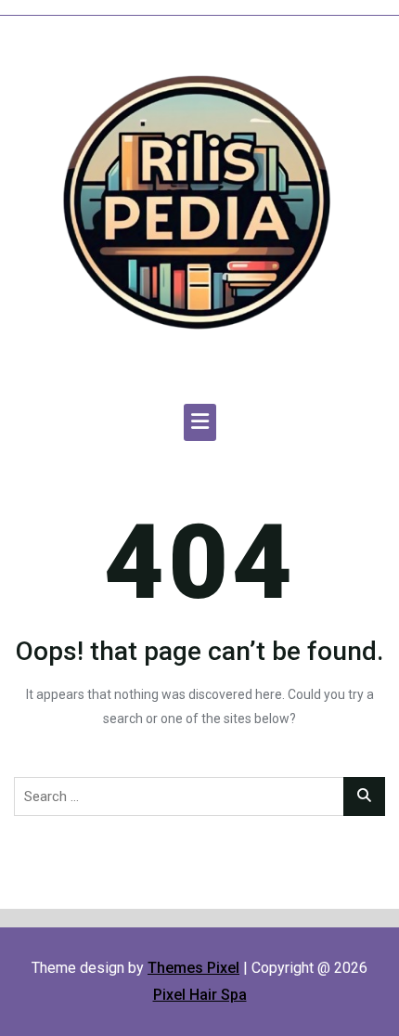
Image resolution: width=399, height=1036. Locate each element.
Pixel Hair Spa (200, 995)
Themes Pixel (193, 968)
